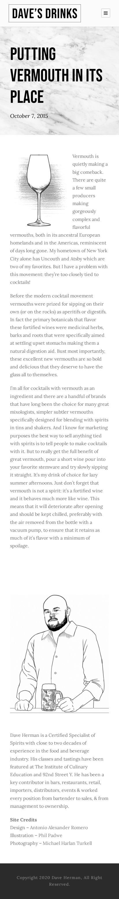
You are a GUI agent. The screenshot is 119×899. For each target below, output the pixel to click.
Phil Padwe (50, 835)
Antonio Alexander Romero (59, 827)
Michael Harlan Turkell (67, 843)
